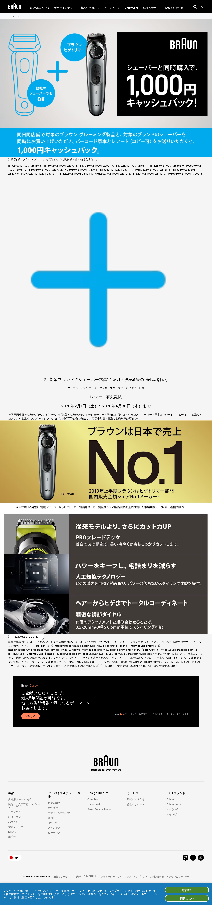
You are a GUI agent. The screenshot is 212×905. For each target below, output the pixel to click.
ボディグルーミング (59, 812)
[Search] (195, 6)
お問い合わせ (157, 876)
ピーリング (54, 832)
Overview (92, 799)
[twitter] (185, 858)
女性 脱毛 (53, 822)
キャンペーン (112, 7)
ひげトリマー (15, 816)
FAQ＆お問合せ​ (135, 799)
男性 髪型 (53, 807)
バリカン (13, 821)
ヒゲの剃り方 (55, 802)
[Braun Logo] (14, 6)
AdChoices (90, 875)
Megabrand (93, 804)
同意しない (187, 898)
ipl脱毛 (12, 831)
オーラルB (172, 809)
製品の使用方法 (90, 7)
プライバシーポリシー (85, 894)
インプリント (141, 876)
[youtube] (201, 858)
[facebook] (193, 858)
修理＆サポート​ (135, 804)
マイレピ (172, 814)
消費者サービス (61, 876)
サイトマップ (124, 876)
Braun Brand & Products (100, 809)
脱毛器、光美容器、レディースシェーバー (25, 805)
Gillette (170, 799)
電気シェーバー (17, 826)
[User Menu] (202, 6)
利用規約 (76, 876)
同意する (186, 890)
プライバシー (108, 876)
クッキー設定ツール (132, 894)
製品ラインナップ (64, 7)
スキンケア (14, 811)
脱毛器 (12, 836)
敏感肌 (51, 817)
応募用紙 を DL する (26, 636)
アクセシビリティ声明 (178, 876)
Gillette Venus (174, 804)
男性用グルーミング (19, 799)
